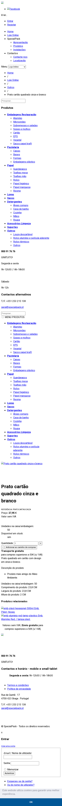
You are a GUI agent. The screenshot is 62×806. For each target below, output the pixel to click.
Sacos (10, 198)
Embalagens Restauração (21, 114)
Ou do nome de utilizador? (20, 785)
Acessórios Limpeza (19, 223)
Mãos (16, 216)
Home (10, 31)
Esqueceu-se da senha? (20, 781)
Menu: (4, 67)
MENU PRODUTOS (22, 387)
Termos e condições (18, 685)
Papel (10, 165)
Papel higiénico (21, 183)
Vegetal (17, 140)
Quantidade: (7, 543)
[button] (16, 794)
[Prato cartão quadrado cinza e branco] (22, 471)
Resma (17, 191)
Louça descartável (23, 234)
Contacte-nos (20, 57)
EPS (15, 136)
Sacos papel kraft (22, 144)
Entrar (10, 21)
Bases (16, 154)
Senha (7, 763)
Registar (11, 25)
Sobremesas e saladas (25, 125)
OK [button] (31, 802)
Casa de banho (21, 209)
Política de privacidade (19, 689)
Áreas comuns (20, 205)
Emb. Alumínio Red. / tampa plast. (22, 617)
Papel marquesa (21, 187)
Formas (17, 158)
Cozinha (17, 213)
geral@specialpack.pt (12, 307)
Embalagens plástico (24, 162)
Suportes (12, 227)
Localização (19, 60)
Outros (10, 87)
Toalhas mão (19, 176)
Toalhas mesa (20, 173)
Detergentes (14, 202)
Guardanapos (20, 169)
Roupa (16, 220)
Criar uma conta (8, 746)
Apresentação (20, 42)
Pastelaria (13, 147)
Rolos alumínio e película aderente (31, 238)
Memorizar (13, 769)
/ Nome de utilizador (18, 753)
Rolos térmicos (21, 242)
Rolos (16, 180)
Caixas (16, 151)
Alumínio (17, 118)
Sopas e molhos (21, 129)
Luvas (10, 194)
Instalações (19, 50)
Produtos (18, 46)
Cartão (16, 133)
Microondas (19, 122)
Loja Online (13, 35)
